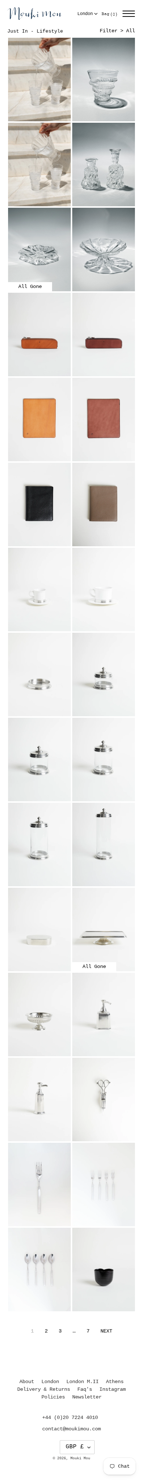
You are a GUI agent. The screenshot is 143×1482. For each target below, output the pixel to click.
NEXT (106, 1331)
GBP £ (75, 1447)
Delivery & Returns (43, 1389)
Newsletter (87, 1397)
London (85, 13)
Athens (115, 1382)
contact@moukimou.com (71, 1429)
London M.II (82, 1382)
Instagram (112, 1389)
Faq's (84, 1389)
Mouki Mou (80, 1458)
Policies (53, 1397)
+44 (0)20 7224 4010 (70, 1417)
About (26, 1382)
